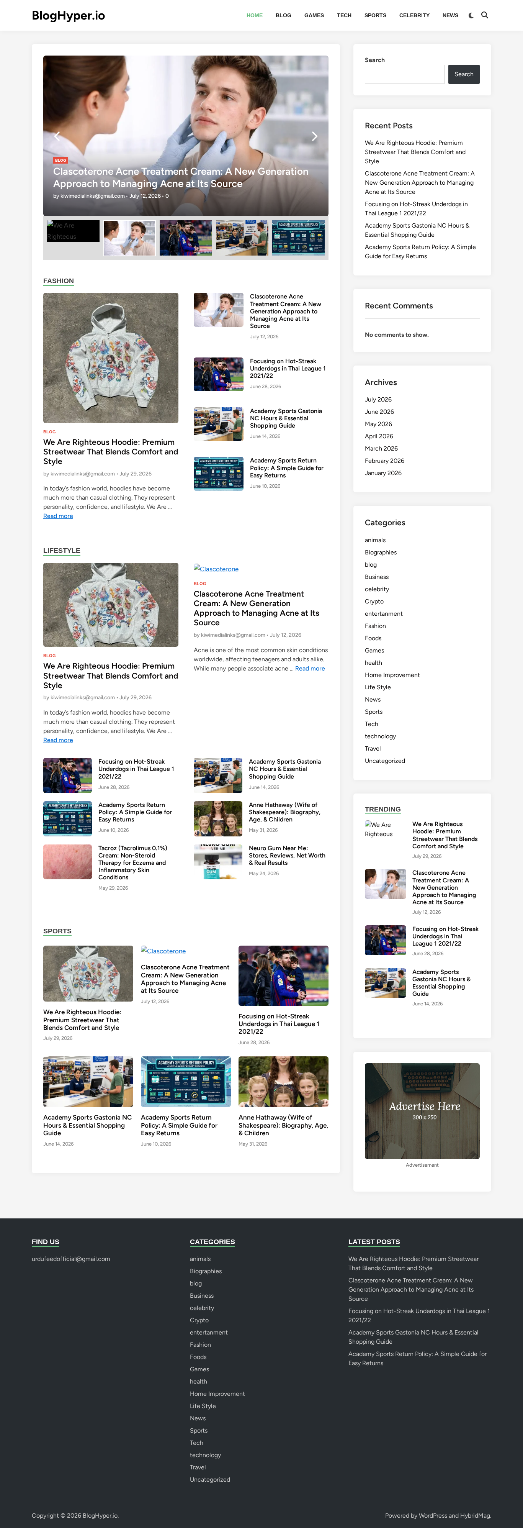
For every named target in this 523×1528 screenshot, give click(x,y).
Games (314, 15)
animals (375, 540)
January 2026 (383, 473)
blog (60, 160)
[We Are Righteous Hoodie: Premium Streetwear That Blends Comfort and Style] (110, 357)
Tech (344, 15)
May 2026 (378, 424)
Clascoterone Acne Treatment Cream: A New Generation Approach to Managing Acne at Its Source (181, 177)
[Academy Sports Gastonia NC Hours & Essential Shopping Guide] (219, 423)
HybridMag (475, 1515)
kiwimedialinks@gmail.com (92, 196)
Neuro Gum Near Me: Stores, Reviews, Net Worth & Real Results (287, 855)
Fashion (375, 626)
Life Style (378, 687)
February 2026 (384, 460)
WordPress (433, 1515)
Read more (58, 516)
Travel (373, 748)
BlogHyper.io (68, 15)
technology (380, 736)
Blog (283, 15)
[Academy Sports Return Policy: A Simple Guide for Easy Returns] (219, 473)
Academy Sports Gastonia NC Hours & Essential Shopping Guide (286, 418)
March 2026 (381, 448)
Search (375, 60)
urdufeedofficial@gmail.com (71, 1258)
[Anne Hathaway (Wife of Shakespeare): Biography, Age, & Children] (218, 818)
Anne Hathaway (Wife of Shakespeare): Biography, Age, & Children (284, 812)
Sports (375, 15)
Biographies (381, 552)
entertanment (384, 613)
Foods (373, 638)
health (373, 662)
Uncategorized (385, 760)
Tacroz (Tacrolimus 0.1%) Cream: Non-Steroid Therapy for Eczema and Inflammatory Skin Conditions (132, 862)
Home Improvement (392, 675)
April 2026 (379, 436)
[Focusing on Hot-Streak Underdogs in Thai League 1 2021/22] (219, 373)
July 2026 (378, 399)
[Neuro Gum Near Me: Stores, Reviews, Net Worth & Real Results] (218, 861)
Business (377, 576)
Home (255, 15)
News (450, 15)
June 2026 (379, 411)
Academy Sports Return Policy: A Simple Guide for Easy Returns (287, 468)
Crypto (374, 601)
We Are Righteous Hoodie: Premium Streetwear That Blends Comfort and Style (110, 451)
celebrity (414, 15)
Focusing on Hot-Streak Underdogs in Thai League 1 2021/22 (288, 368)
